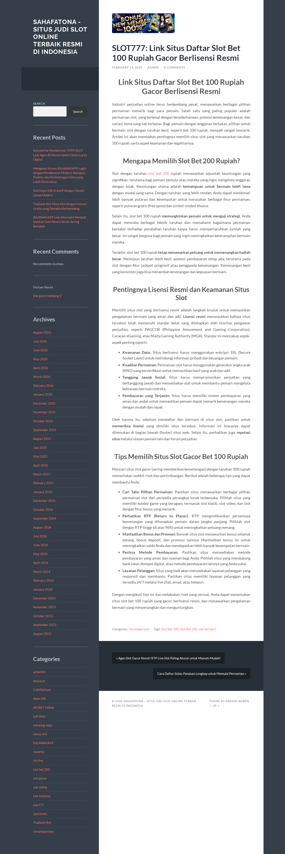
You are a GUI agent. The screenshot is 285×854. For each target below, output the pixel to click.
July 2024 (40, 536)
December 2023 (44, 598)
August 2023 (42, 634)
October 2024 (43, 509)
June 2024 (40, 545)
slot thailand (41, 796)
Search (39, 103)
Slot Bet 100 (170, 629)
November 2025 (44, 412)
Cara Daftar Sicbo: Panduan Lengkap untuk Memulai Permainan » (201, 673)
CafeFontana (42, 690)
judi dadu (39, 716)
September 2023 (44, 625)
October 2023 (43, 616)
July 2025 (40, 447)
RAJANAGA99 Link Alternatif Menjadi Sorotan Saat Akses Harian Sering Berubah (59, 221)
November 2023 (44, 607)
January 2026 (42, 394)
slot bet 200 (41, 769)
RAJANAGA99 (43, 743)
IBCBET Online (43, 707)
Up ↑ (216, 705)
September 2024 (44, 518)
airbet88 (39, 672)
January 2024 (42, 589)
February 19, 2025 (127, 67)
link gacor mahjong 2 (47, 296)
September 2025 (44, 430)
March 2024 (41, 572)
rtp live (38, 760)
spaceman (40, 814)
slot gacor (40, 778)
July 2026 (40, 341)
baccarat (39, 681)
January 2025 (42, 492)
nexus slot (40, 734)
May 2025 (40, 456)
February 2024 (43, 580)
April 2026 (40, 368)
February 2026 (43, 385)
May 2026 (40, 359)
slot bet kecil (207, 629)
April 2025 (40, 465)
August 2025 (42, 438)
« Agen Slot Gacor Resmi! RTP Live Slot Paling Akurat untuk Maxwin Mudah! (168, 658)
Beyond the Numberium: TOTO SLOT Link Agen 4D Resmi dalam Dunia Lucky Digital (60, 154)
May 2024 (40, 554)
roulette (38, 752)
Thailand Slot (42, 822)
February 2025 (43, 483)
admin (153, 67)
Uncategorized (43, 831)
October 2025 (43, 421)
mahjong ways (43, 725)
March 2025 (41, 474)
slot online (40, 787)
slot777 (38, 805)
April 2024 (40, 563)
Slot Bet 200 (188, 629)
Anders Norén (237, 701)
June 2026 (40, 350)
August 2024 (42, 527)
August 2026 (42, 332)
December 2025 (44, 403)
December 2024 (44, 501)
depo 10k (39, 698)
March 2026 (41, 376)
